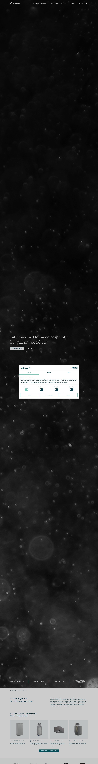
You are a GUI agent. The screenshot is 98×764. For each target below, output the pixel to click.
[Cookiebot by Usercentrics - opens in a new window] (72, 368)
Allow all (68, 395)
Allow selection (49, 395)
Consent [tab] (29, 372)
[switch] (41, 389)
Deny (30, 395)
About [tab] (69, 372)
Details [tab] (49, 372)
